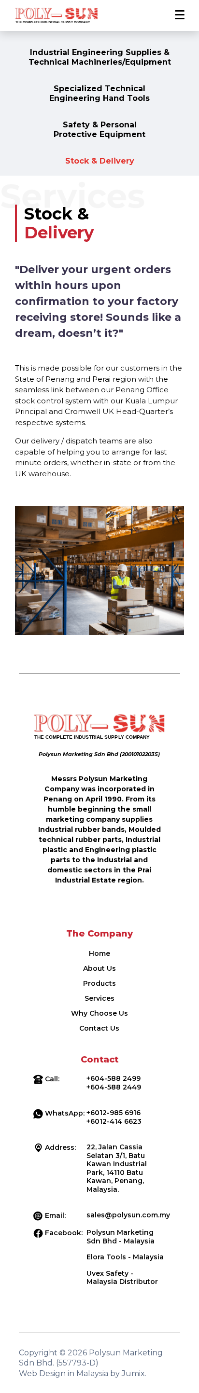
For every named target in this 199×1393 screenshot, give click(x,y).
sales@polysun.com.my (128, 1215)
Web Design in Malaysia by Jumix (82, 1373)
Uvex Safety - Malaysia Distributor (122, 1277)
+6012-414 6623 (114, 1121)
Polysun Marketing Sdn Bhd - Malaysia (120, 1236)
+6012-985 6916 (113, 1112)
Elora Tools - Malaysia (125, 1257)
